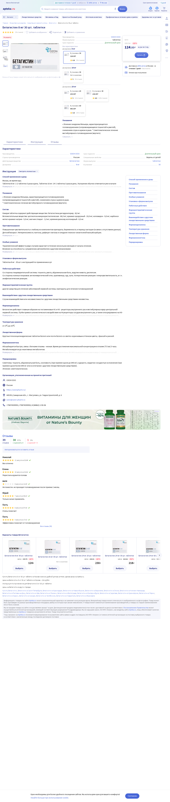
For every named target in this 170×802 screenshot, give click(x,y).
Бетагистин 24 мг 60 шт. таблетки (153, 555)
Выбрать (19, 568)
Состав (132, 188)
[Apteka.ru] (11, 8)
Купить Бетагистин (9, 590)
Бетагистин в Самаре (27, 596)
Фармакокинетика (137, 237)
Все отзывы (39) (46, 526)
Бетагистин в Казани (10, 596)
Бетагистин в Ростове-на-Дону (13, 593)
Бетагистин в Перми (147, 593)
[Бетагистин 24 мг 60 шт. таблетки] (74, 110)
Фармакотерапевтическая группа (140, 211)
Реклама (157, 411)
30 (160, 164)
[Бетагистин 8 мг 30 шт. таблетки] (74, 57)
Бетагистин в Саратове (108, 593)
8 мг (78, 164)
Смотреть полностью (27, 171)
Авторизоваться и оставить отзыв (19, 449)
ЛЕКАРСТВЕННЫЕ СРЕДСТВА (18, 23)
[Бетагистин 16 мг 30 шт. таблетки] (73, 76)
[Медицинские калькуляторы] (166, 38)
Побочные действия (138, 205)
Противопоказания (137, 192)
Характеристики (14, 141)
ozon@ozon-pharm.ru (15, 399)
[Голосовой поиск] (115, 9)
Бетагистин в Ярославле (85, 596)
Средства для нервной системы (37, 23)
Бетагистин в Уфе (32, 593)
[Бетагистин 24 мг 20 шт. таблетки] (73, 95)
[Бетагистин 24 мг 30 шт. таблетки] (97, 95)
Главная (5, 23)
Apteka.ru (32, 600)
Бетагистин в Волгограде (66, 593)
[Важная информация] (166, 44)
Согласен (132, 795)
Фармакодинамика (137, 224)
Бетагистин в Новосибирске (73, 590)
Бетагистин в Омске (111, 590)
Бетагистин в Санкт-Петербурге (30, 590)
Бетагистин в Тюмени (48, 593)
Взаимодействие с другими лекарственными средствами (142, 219)
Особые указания (136, 197)
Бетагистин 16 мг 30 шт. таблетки (52, 556)
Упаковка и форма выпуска (141, 201)
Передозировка (136, 242)
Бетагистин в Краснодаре (52, 590)
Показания (133, 184)
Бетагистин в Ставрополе (66, 596)
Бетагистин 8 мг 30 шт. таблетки (18, 555)
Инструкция (37, 141)
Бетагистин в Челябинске (45, 596)
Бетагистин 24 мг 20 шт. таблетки (86, 555)
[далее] (159, 555)
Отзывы (55, 141)
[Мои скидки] (166, 25)
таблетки (156, 161)
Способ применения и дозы (141, 179)
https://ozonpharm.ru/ (16, 389)
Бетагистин (53, 23)
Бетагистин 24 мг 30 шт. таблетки (119, 555)
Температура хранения (139, 229)
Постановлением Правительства (135, 608)
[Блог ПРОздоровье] (166, 31)
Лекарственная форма (139, 233)
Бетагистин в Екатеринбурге (88, 593)
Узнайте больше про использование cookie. (50, 797)
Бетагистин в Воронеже (94, 590)
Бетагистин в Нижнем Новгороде (132, 590)
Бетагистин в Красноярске (128, 593)
